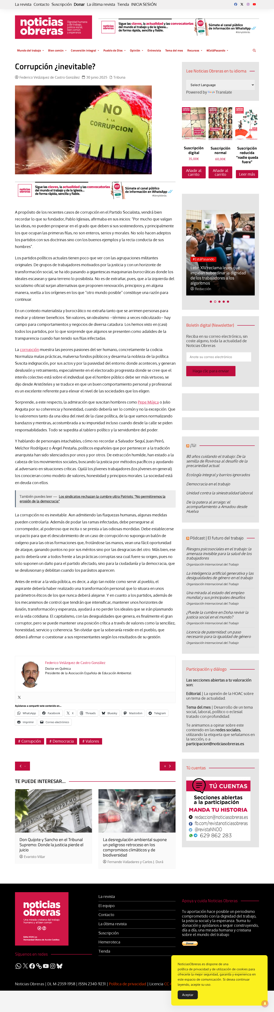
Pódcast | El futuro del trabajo (217, 538)
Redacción (203, 289)
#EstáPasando (216, 50)
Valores (92, 741)
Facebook (235, 4)
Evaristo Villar (34, 857)
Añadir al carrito (193, 172)
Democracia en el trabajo (208, 484)
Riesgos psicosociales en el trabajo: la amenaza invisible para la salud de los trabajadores (219, 553)
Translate (224, 92)
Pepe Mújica (148, 402)
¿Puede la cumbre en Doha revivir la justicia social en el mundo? (217, 614)
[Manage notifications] (265, 1003)
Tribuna (119, 77)
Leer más (247, 174)
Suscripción (62, 4)
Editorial (193, 693)
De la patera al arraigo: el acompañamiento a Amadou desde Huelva (216, 507)
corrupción (29, 349)
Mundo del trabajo (29, 50)
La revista (23, 4)
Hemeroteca (109, 942)
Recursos (193, 50)
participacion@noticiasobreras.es (215, 743)
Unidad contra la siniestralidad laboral (219, 493)
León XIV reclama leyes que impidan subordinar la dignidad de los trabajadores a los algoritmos (218, 275)
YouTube (254, 4)
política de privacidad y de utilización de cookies (213, 969)
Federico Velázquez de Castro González (49, 77)
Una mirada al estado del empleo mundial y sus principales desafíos (215, 595)
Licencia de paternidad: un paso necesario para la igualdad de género (218, 634)
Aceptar (187, 995)
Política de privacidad (127, 983)
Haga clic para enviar (211, 371)
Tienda (123, 4)
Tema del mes (174, 50)
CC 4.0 (169, 983)
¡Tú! (193, 445)
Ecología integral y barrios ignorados (218, 474)
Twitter (241, 4)
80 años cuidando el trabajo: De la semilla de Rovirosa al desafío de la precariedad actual (216, 461)
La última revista (101, 4)
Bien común (56, 50)
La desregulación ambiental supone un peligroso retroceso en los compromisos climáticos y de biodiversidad (135, 847)
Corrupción (31, 741)
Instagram (248, 4)
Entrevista (154, 50)
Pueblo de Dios (113, 50)
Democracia (63, 741)
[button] (211, 302)
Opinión (135, 50)
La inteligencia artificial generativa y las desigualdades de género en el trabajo (219, 575)
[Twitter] (19, 697)
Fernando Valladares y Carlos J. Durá (135, 862)
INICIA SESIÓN (143, 4)
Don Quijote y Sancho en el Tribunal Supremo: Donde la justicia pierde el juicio (51, 844)
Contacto (41, 4)
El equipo (106, 905)
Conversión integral (83, 50)
